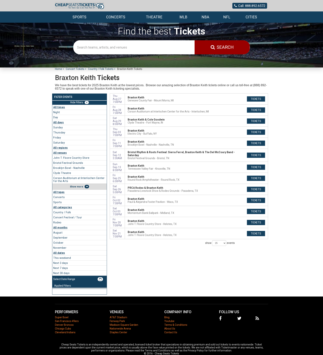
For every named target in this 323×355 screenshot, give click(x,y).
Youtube (169, 321)
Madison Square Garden (124, 324)
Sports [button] (79, 17)
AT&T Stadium (118, 317)
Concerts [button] (115, 17)
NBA (205, 17)
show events (220, 242)
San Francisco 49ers (67, 321)
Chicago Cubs (63, 328)
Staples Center (118, 332)
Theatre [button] (154, 17)
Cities (251, 17)
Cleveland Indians (65, 332)
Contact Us (170, 332)
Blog (167, 317)
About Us (169, 328)
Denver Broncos (64, 324)
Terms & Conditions (175, 324)
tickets (256, 98)
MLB (183, 17)
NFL (226, 17)
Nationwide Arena (120, 328)
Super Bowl (61, 317)
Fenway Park (117, 321)
